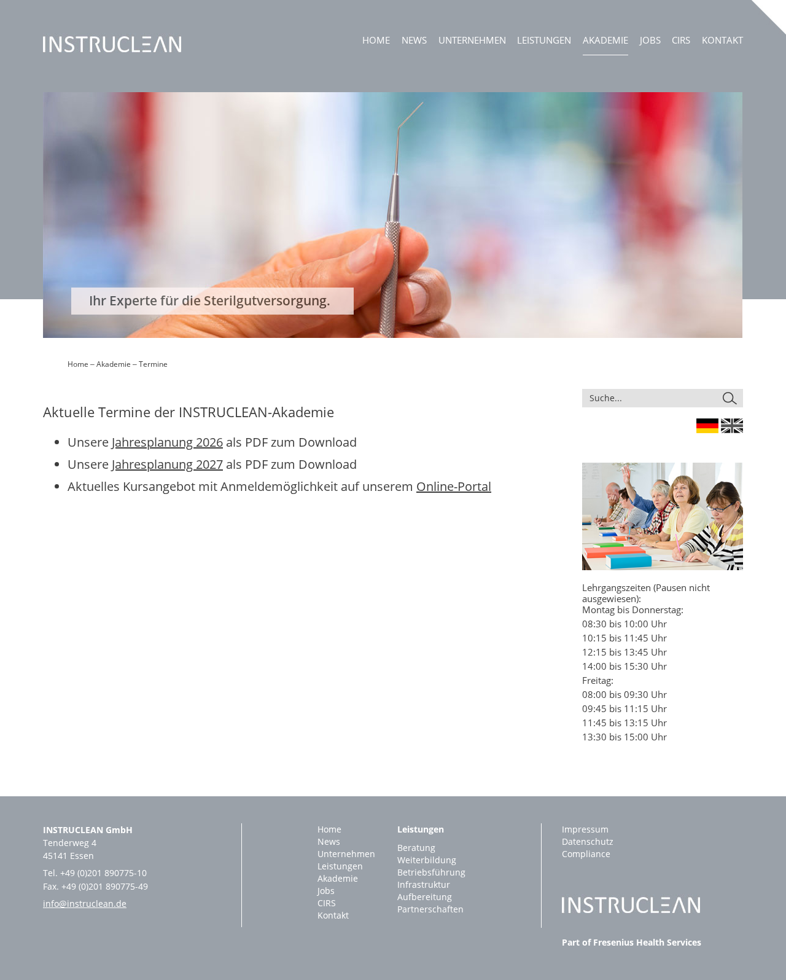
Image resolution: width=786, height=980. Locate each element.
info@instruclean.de (84, 903)
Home (376, 40)
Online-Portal (453, 486)
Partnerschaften (430, 909)
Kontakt (722, 40)
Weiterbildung (426, 860)
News (414, 40)
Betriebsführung (431, 872)
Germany (707, 425)
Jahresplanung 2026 (167, 442)
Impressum (585, 829)
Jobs (650, 40)
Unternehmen (472, 40)
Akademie (605, 40)
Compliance (586, 854)
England (732, 425)
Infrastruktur (423, 884)
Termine (153, 364)
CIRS (681, 40)
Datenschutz (587, 841)
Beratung (416, 847)
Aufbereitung (424, 897)
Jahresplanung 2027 (167, 464)
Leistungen (544, 40)
